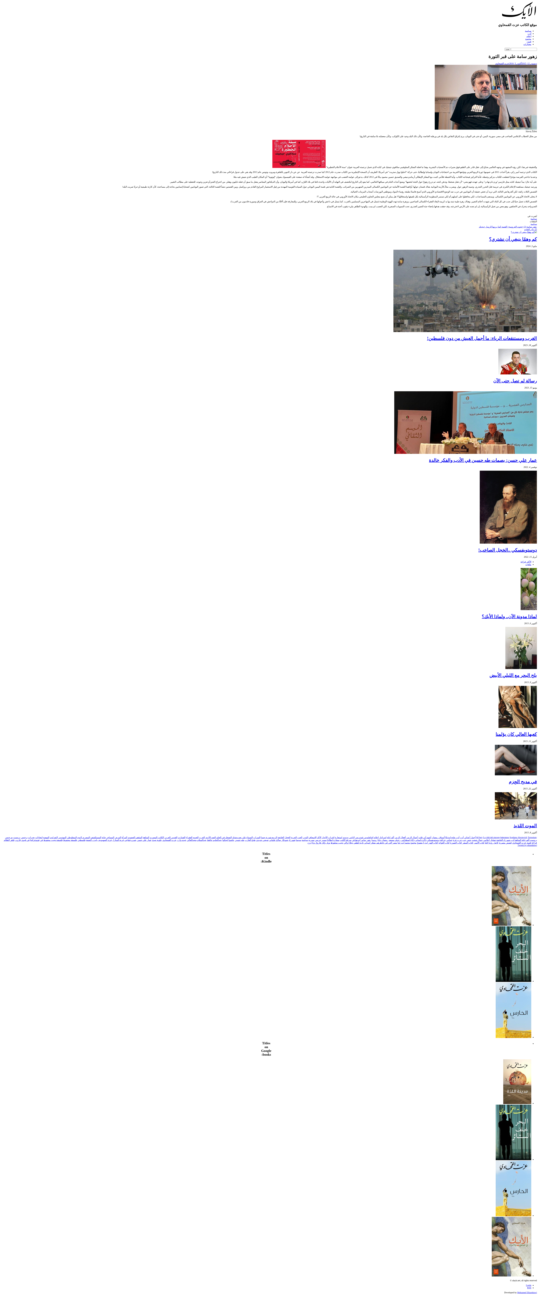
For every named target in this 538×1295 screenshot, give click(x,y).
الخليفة (281, 837)
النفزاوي (54, 837)
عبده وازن (181, 840)
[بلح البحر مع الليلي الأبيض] (521, 668)
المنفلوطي (72, 837)
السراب (256, 837)
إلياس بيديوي (349, 837)
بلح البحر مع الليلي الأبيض (513, 675)
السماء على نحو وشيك (242, 837)
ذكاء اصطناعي (408, 840)
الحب (299, 837)
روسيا (374, 840)
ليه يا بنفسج (422, 843)
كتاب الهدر (433, 843)
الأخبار (325, 837)
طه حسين (239, 840)
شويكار (284, 840)
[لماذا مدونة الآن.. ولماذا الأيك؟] (529, 609)
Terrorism (532, 837)
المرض (118, 837)
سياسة (528, 31)
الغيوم (196, 837)
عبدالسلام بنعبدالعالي (197, 840)
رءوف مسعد (395, 840)
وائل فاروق (320, 843)
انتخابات (39, 837)
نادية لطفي (358, 843)
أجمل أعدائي (470, 837)
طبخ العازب (250, 840)
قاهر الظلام (9, 840)
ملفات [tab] (528, 564)
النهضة (46, 837)
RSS (529, 1288)
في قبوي (25, 840)
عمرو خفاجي (130, 840)
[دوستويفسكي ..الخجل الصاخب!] (508, 543)
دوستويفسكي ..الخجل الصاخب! (507, 549)
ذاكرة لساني (420, 840)
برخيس (24, 837)
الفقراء (189, 837)
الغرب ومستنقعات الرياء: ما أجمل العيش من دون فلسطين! (482, 338)
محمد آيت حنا (404, 843)
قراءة (534, 843)
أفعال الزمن (400, 837)
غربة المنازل (118, 840)
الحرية (294, 837)
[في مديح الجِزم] (516, 774)
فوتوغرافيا (35, 840)
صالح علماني (275, 840)
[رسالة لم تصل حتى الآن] (517, 373)
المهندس (62, 837)
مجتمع (528, 39)
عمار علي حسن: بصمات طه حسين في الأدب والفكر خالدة (483, 460)
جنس (469, 840)
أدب (529, 33)
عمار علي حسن (144, 840)
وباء (313, 843)
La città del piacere (491, 837)
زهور (369, 840)
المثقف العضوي (135, 837)
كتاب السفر (467, 843)
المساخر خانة (108, 837)
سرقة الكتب (345, 840)
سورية (311, 840)
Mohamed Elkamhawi (527, 1292)
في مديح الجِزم (523, 781)
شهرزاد (292, 840)
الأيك (319, 837)
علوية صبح (157, 840)
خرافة (443, 840)
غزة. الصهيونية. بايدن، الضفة (99, 840)
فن (41, 840)
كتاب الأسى (479, 843)
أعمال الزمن (412, 837)
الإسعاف (312, 837)
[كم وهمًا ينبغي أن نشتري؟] (524, 232)
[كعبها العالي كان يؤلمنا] (517, 727)
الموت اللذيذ (525, 825)
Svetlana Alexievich (518, 837)
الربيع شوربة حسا (269, 837)
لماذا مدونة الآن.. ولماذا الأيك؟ (509, 616)
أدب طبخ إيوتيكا (452, 837)
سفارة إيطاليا (333, 840)
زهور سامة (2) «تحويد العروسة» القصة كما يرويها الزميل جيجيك (508, 227)
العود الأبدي (210, 837)
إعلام (529, 36)
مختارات (527, 44)
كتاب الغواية (444, 843)
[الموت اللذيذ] (516, 818)
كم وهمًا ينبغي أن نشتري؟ (513, 239)
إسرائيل (382, 837)
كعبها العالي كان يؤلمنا (516, 734)
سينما (298, 840)
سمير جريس (321, 840)
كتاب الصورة (456, 843)
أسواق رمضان (438, 837)
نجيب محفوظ (337, 843)
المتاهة (146, 837)
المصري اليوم (83, 837)
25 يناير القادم (530, 229)
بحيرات (31, 837)
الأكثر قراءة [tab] (526, 562)
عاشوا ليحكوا (228, 840)
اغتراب (331, 837)
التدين (305, 837)
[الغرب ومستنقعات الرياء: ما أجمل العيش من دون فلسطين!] (465, 331)
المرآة (124, 837)
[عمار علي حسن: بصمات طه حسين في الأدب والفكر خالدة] (465, 453)
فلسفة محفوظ (70, 840)
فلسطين (81, 840)
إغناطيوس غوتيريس (364, 837)
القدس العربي (170, 837)
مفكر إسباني (370, 843)
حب (464, 840)
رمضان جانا (383, 840)
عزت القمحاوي (502, 63)
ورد (309, 843)
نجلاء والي (348, 843)
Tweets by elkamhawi (527, 845)
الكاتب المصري (157, 837)
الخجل (287, 837)
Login (528, 1285)
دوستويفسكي (433, 840)
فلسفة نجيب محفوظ (53, 840)
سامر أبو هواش (359, 840)
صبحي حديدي (262, 840)
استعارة (338, 837)
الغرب (202, 837)
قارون (18, 840)
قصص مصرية (505, 843)
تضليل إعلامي (489, 840)
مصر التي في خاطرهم (386, 843)
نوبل (328, 843)
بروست (16, 837)
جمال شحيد (477, 840)
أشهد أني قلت (424, 837)
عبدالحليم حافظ (214, 840)
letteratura (504, 837)
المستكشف (96, 837)
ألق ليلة (390, 837)
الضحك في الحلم (224, 837)
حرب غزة (457, 840)
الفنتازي (181, 837)
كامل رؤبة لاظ (491, 843)
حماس (449, 840)
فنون (529, 41)
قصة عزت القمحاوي (521, 843)
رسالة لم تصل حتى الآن (515, 380)
